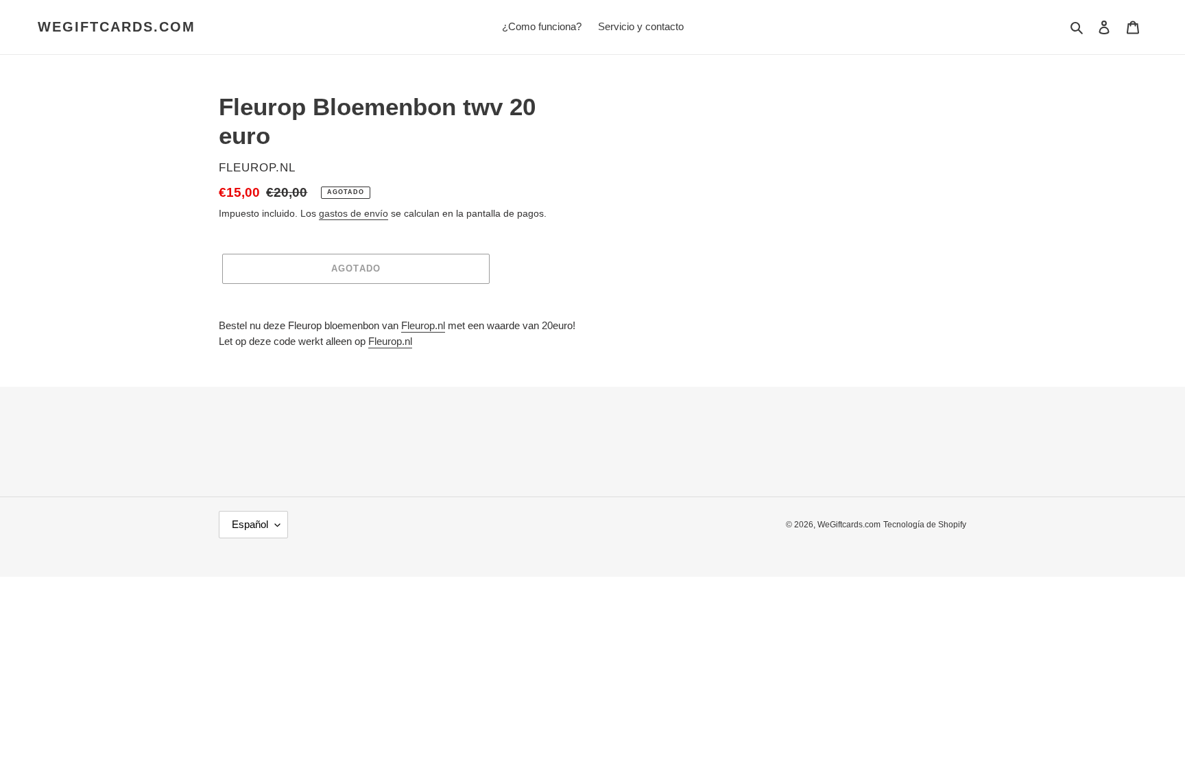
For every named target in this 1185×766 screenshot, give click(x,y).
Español (250, 524)
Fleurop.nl (423, 325)
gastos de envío (353, 213)
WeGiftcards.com (116, 26)
